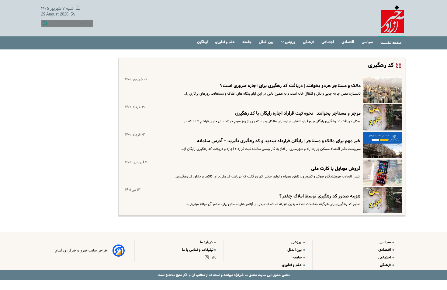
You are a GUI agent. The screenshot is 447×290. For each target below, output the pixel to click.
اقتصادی (348, 42)
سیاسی (368, 42)
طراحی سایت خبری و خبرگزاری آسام (81, 250)
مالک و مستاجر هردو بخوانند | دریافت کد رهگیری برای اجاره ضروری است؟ (290, 86)
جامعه (247, 42)
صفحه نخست (391, 43)
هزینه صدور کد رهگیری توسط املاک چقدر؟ (320, 196)
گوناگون (202, 42)
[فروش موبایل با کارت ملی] (381, 173)
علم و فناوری (225, 42)
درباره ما (206, 242)
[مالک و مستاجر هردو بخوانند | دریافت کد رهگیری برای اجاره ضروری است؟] (381, 90)
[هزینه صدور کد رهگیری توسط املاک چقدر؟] (381, 200)
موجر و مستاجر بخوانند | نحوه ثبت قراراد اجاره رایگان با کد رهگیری (298, 113)
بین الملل (266, 42)
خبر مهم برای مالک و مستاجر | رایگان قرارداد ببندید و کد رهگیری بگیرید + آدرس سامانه (279, 141)
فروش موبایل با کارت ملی (336, 168)
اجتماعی (328, 42)
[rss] (71, 15)
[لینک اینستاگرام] (208, 258)
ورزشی (290, 42)
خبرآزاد (238, 275)
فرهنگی (309, 42)
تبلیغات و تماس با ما (197, 249)
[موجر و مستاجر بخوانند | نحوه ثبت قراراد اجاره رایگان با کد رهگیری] (381, 117)
